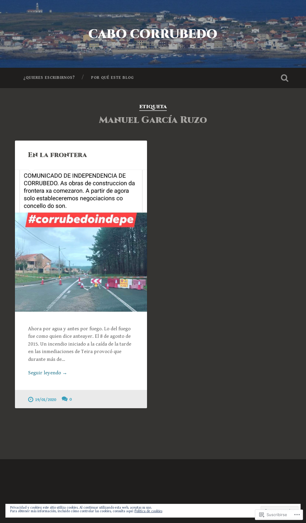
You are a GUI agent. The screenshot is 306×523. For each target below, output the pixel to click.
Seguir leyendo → (47, 373)
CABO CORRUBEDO (153, 34)
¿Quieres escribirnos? (49, 77)
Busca (285, 78)
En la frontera (57, 154)
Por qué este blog (112, 77)
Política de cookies (148, 511)
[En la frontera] (81, 241)
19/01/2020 (45, 399)
